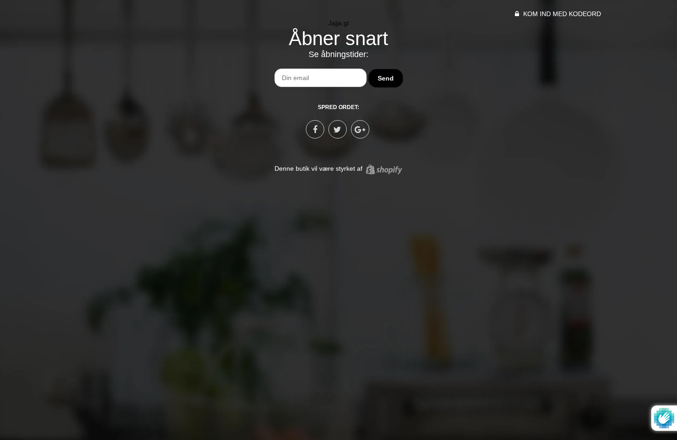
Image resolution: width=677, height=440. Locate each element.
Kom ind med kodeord (561, 13)
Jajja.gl (338, 23)
